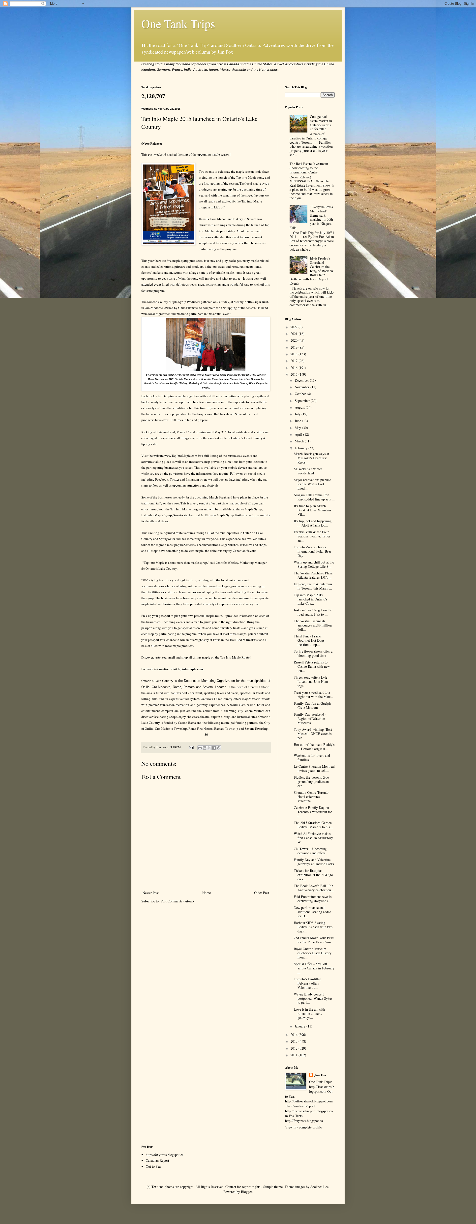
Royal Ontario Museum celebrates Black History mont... (312, 952)
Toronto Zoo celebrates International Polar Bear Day (312, 551)
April (299, 434)
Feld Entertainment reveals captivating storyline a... (312, 898)
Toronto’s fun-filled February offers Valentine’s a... (307, 983)
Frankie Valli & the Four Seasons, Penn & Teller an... (312, 536)
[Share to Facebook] (213, 747)
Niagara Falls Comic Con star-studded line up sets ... (314, 497)
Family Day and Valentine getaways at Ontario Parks (314, 861)
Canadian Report (157, 1160)
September (303, 400)
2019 (294, 347)
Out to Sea (153, 1166)
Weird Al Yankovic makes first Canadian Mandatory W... (313, 837)
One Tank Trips (178, 23)
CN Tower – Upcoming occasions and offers (310, 850)
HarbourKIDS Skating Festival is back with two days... (313, 926)
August (300, 407)
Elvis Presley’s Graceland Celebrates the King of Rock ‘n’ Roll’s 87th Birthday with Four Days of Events (312, 271)
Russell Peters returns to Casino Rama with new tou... (312, 666)
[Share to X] (209, 747)
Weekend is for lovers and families (312, 757)
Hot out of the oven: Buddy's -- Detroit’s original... (314, 746)
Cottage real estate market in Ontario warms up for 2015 (321, 122)
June (298, 420)
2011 (294, 1055)
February (301, 448)
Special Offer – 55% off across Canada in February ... (314, 968)
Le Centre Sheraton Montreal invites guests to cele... (314, 768)
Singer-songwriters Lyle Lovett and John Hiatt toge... (311, 681)
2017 (294, 360)
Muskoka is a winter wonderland (308, 470)
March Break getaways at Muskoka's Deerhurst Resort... (311, 457)
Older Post (261, 892)
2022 (294, 327)
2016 (294, 367)
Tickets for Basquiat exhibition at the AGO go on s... (313, 874)
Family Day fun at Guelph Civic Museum (312, 705)
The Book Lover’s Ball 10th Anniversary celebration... (314, 887)
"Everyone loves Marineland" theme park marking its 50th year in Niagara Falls (311, 217)
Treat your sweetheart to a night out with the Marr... (313, 694)
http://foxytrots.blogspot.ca (164, 1154)
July (298, 414)
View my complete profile (303, 1127)
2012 (294, 1048)
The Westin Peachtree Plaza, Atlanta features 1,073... (313, 575)
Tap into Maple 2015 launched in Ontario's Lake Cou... (310, 599)
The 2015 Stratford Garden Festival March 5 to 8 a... (313, 824)
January (300, 1026)
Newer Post (151, 892)
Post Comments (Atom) (177, 901)
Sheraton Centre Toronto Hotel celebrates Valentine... (311, 796)
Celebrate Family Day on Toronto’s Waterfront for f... (313, 811)
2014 (294, 1034)
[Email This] (199, 747)
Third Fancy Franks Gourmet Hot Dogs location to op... (309, 640)
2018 (294, 354)
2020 (294, 340)
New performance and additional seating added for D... (312, 911)
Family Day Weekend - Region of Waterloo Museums (310, 718)
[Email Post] (191, 747)
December (302, 380)
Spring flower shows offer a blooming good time (313, 653)
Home (206, 892)
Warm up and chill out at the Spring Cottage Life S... (314, 564)
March (300, 441)
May (298, 427)
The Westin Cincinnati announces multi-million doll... (313, 625)
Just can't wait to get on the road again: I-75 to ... (313, 612)
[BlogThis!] (204, 747)
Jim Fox (320, 1075)
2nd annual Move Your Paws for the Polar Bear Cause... (314, 939)
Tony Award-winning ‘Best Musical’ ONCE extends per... (313, 733)
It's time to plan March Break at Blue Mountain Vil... (312, 510)
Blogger (246, 1191)
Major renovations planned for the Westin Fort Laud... (312, 484)
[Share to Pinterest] (218, 747)
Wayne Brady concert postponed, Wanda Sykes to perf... (313, 998)
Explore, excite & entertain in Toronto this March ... (313, 586)
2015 (294, 374)
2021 (294, 333)
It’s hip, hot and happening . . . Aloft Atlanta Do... (313, 523)
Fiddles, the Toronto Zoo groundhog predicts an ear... (311, 781)
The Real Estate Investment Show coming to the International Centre (309, 167)
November (302, 387)
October (301, 393)
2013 (294, 1041)
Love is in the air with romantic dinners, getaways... (309, 1013)
